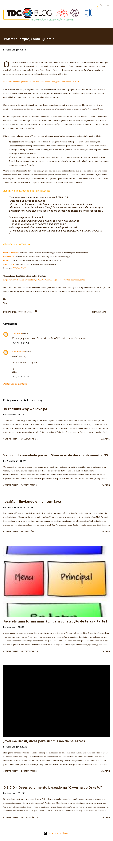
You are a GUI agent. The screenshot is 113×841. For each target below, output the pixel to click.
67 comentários (29, 438)
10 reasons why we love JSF (25, 408)
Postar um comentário (15, 383)
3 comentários (29, 771)
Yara (29, 312)
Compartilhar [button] (99, 312)
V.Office (16, 268)
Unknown (17, 333)
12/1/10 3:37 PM (20, 343)
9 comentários (29, 531)
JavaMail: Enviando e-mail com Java (32, 501)
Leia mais (105, 438)
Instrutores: (8, 264)
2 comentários (29, 485)
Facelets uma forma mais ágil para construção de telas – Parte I (55, 621)
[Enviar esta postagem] (36, 312)
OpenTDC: (8, 260)
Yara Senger (18, 351)
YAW (23, 268)
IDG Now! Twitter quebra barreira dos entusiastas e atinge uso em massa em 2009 (41, 81)
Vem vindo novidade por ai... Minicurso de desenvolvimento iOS (55, 455)
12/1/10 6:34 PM (20, 376)
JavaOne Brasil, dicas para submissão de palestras (44, 741)
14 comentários (29, 817)
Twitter (22, 312)
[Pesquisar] (101, 5)
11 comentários (29, 651)
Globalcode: (9, 256)
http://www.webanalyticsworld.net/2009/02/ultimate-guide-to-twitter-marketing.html (44, 280)
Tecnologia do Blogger (58, 833)
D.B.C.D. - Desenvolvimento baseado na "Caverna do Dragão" (52, 787)
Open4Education (10, 252)
